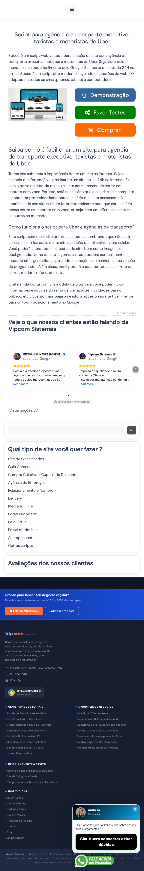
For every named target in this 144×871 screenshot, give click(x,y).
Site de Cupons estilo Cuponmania (97, 730)
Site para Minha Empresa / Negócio (97, 747)
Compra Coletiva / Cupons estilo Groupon (102, 724)
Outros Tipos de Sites (19, 753)
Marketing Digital (16, 809)
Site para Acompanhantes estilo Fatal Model (32, 782)
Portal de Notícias (23, 529)
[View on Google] (17, 356)
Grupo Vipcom (15, 837)
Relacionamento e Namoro (30, 490)
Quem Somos (15, 798)
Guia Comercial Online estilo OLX (26, 742)
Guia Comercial (21, 466)
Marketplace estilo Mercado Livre (26, 730)
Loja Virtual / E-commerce (92, 713)
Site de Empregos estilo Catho (25, 747)
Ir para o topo (126, 313)
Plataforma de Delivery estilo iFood (97, 719)
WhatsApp (16, 680)
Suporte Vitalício (16, 815)
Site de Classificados (26, 458)
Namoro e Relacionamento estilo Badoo (30, 770)
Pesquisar (132, 431)
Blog (9, 832)
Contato (11, 826)
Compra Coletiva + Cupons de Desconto (43, 474)
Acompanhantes (22, 537)
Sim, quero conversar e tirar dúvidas (106, 842)
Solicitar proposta (62, 611)
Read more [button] (20, 384)
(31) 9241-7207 (18, 674)
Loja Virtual (17, 521)
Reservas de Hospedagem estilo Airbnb (100, 736)
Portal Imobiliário (22, 514)
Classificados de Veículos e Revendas (29, 724)
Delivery (15, 498)
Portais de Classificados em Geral (26, 713)
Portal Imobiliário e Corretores (24, 719)
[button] (8, 369)
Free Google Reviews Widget (73, 402)
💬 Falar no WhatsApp (24, 611)
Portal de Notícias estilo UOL (23, 736)
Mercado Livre (20, 506)
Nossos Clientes (16, 803)
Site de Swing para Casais (22, 776)
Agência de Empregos (27, 482)
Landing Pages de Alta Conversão (97, 742)
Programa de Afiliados (20, 820)
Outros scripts (20, 545)
